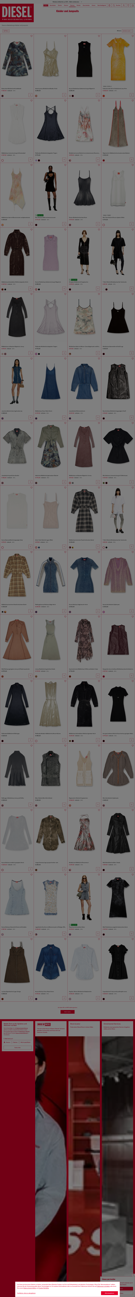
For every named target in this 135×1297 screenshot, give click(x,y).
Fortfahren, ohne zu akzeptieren (26, 1293)
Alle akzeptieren (109, 1293)
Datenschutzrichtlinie (30, 1288)
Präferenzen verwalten (103, 1286)
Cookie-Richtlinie (44, 1288)
